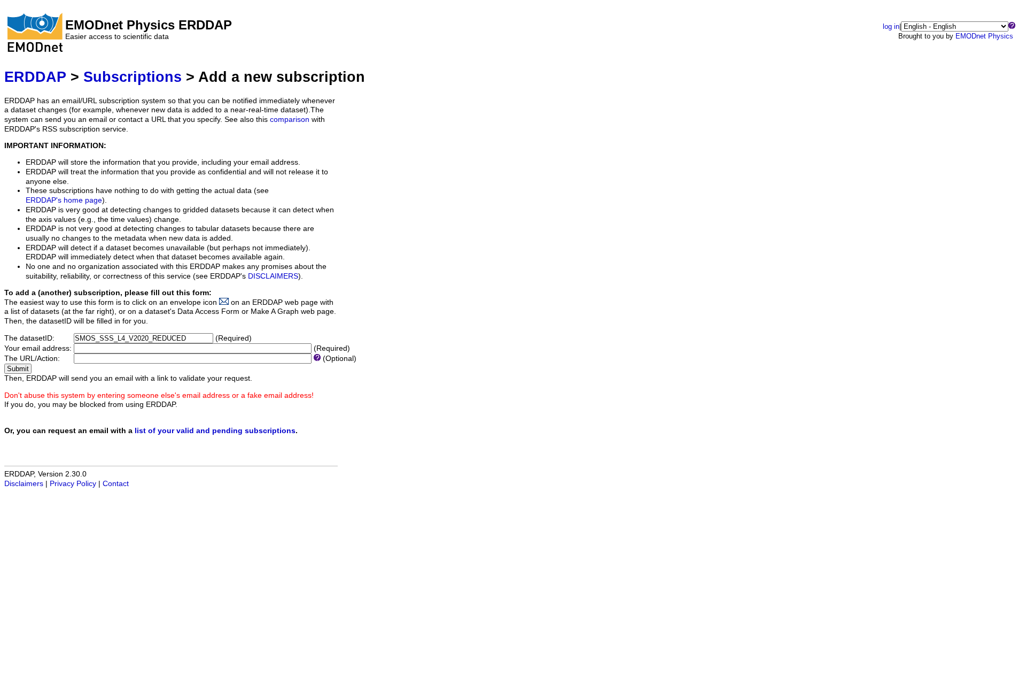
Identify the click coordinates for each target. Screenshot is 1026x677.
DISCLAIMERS (273, 276)
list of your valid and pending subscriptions (215, 431)
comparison (289, 120)
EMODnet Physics (984, 36)
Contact (116, 484)
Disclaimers (23, 484)
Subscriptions (132, 76)
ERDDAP (35, 76)
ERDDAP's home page (64, 200)
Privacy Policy (73, 484)
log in (891, 26)
